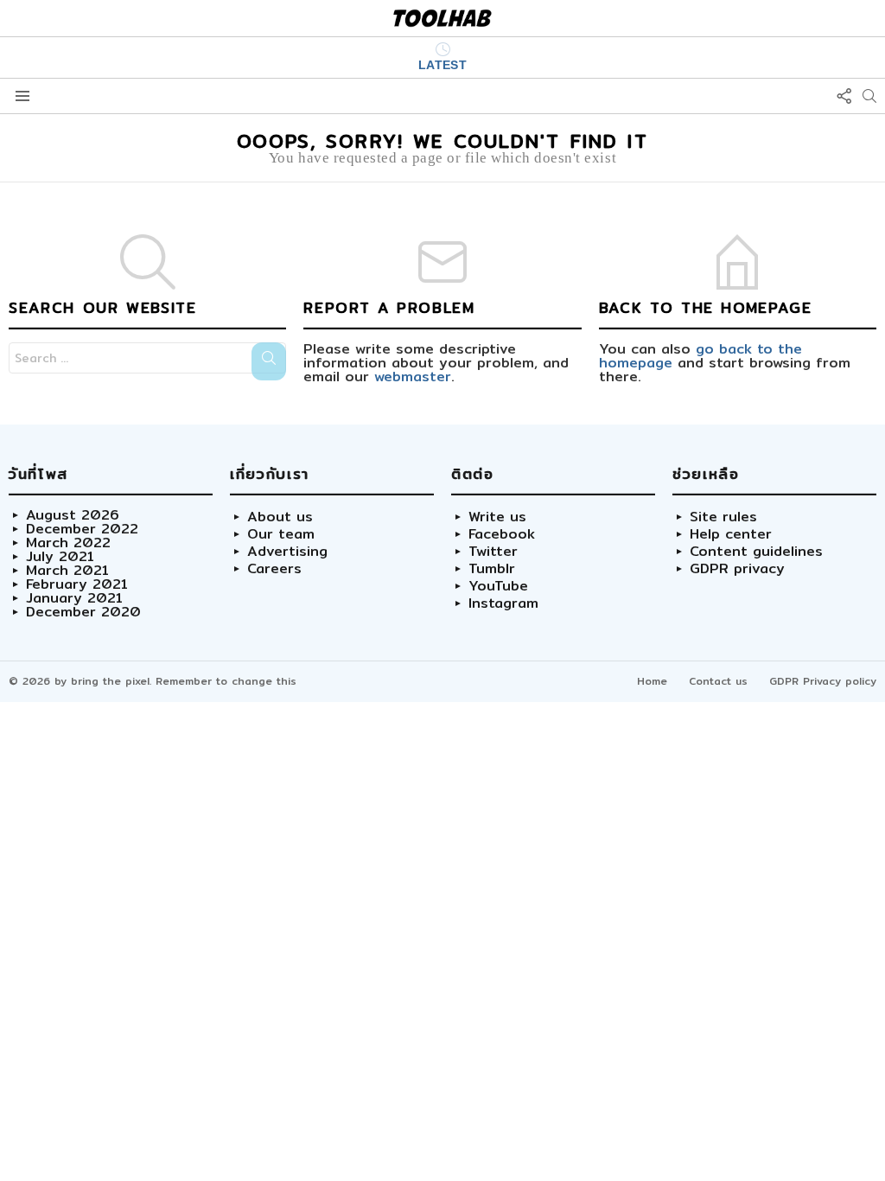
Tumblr (491, 569)
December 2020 (83, 612)
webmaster (412, 376)
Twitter (493, 551)
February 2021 (77, 584)
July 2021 (60, 557)
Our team (281, 534)
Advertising (287, 551)
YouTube (498, 586)
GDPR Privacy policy (822, 680)
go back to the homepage (700, 355)
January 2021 (74, 598)
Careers (274, 569)
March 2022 (68, 543)
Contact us (718, 680)
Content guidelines (756, 551)
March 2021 (67, 571)
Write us (497, 517)
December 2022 (82, 529)
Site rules (723, 517)
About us (280, 517)
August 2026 (72, 515)
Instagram (503, 603)
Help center (731, 534)
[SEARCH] (869, 96)
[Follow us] (843, 96)
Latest (443, 65)
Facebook (501, 534)
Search (268, 361)
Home (652, 680)
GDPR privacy (737, 569)
